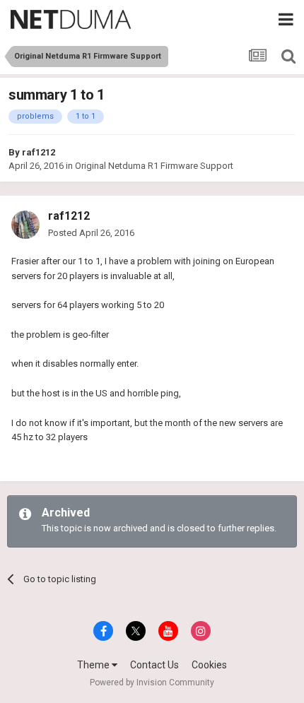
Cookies (209, 664)
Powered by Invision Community (152, 682)
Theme (94, 664)
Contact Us (154, 664)
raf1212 (38, 152)
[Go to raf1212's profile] (25, 225)
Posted (91, 233)
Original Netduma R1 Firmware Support (154, 165)
